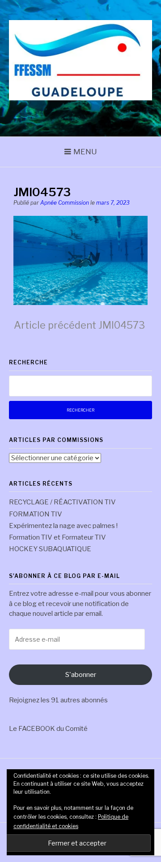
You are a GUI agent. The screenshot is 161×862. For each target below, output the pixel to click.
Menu (85, 151)
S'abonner (80, 675)
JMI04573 (79, 325)
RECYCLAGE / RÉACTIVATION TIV (62, 502)
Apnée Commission (64, 202)
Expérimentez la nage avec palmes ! (63, 526)
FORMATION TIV (35, 514)
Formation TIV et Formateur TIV (57, 537)
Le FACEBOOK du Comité (48, 729)
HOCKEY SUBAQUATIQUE (50, 549)
